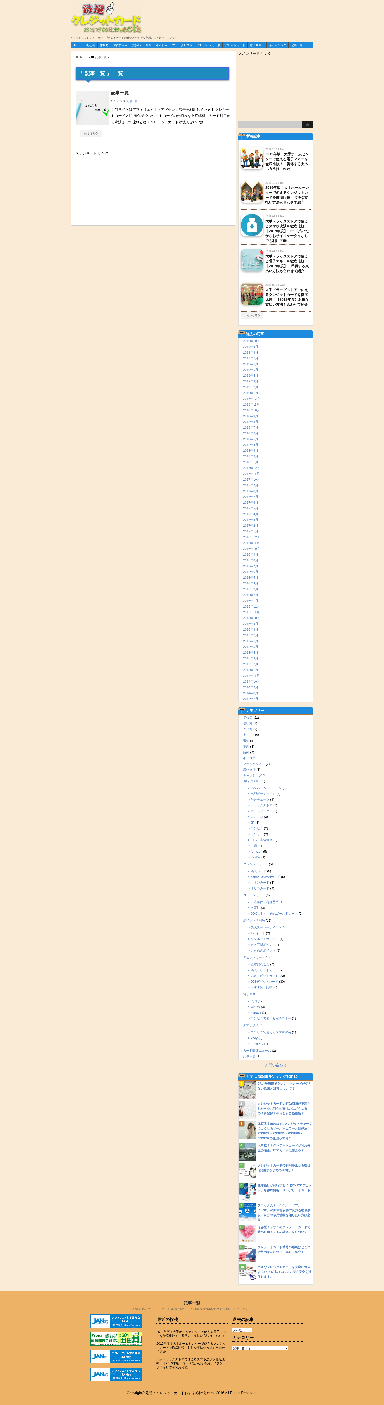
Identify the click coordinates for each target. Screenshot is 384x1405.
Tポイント (258, 933)
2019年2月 (250, 387)
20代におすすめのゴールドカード (274, 913)
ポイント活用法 (254, 920)
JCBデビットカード (264, 981)
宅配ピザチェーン (263, 794)
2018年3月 (250, 450)
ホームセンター (261, 811)
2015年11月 (251, 612)
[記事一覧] (92, 123)
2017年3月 (250, 520)
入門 (254, 1001)
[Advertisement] (109, 188)
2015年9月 (250, 623)
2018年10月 (251, 410)
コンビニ (257, 828)
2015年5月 (250, 647)
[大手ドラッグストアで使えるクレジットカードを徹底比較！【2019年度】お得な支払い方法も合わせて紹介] (252, 303)
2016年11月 (251, 543)
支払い (136, 45)
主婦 (254, 845)
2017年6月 (250, 502)
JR (252, 822)
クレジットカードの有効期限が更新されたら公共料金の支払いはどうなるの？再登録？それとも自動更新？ (284, 1108)
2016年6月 (250, 572)
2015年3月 (250, 658)
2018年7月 (250, 427)
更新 (246, 746)
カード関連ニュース (257, 1050)
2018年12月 (251, 398)
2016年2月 (250, 595)
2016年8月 (250, 560)
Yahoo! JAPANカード (265, 877)
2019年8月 (250, 352)
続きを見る (91, 133)
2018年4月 (250, 445)
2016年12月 (251, 537)
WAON (255, 1007)
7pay (254, 1038)
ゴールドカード (254, 895)
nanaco (256, 1012)
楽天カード (258, 871)
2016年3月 (250, 589)
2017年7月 (250, 497)
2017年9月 (250, 485)
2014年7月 (250, 699)
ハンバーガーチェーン (266, 788)
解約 (246, 752)
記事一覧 (296, 45)
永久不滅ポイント (263, 944)
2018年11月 (251, 404)
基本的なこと (260, 964)
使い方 (247, 723)
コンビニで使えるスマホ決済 (271, 1032)
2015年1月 (250, 670)
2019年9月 (250, 346)
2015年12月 (251, 606)
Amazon (256, 851)
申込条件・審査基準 (265, 902)
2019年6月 (250, 364)
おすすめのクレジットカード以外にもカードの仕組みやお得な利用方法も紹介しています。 (192, 1309)
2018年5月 (250, 439)
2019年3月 (250, 381)
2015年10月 (251, 618)
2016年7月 (250, 566)
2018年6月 (250, 433)
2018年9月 (250, 416)
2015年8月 (250, 629)
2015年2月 (250, 664)
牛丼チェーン (260, 799)
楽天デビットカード (265, 970)
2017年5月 (250, 508)
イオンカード (260, 882)
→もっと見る (252, 315)
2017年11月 (251, 473)
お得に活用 (120, 45)
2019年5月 (250, 370)
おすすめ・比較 (261, 987)
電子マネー (257, 45)
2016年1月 (250, 600)
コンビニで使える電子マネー (271, 1018)
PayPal (255, 857)
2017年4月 (250, 514)
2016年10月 (251, 548)
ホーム (77, 45)
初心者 (90, 45)
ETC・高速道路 (261, 840)
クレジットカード (208, 45)
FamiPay (257, 1043)
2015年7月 (250, 635)
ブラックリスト (182, 45)
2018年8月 (250, 421)
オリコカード (260, 888)
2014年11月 (251, 675)
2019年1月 (250, 393)
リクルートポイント (265, 939)
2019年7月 (250, 358)
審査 (148, 45)
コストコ (257, 817)
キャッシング (277, 45)
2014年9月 (250, 687)
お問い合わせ (275, 1065)
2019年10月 (251, 341)
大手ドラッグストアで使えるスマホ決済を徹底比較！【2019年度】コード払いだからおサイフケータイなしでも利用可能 (287, 231)
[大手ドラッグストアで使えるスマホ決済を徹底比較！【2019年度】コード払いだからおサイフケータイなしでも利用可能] (252, 234)
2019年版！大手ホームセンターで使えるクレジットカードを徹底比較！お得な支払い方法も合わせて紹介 (191, 1347)
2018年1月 (250, 462)
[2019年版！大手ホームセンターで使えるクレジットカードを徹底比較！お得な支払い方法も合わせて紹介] (252, 201)
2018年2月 (250, 456)
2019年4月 (250, 375)
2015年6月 (250, 641)
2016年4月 (250, 583)
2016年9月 (250, 554)
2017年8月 (250, 491)
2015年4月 (250, 652)
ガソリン (257, 834)
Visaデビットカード (264, 976)
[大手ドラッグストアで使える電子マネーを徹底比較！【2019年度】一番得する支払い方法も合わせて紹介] (252, 269)
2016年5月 (250, 577)
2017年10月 (251, 479)
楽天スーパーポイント (266, 927)
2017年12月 (251, 468)
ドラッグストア (261, 805)
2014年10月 (251, 681)
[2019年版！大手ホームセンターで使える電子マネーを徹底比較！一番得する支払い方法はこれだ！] (252, 167)
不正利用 (162, 45)
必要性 (255, 908)
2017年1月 (250, 531)
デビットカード (235, 45)
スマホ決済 (251, 1025)
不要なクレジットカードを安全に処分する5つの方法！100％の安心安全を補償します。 (284, 1271)
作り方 (104, 45)
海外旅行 (249, 769)
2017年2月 (250, 525)
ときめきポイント (263, 950)
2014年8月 (250, 693)
